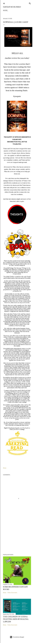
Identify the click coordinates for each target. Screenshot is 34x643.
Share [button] (4, 468)
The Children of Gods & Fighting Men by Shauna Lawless (15, 619)
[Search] (30, 3)
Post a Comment (12, 592)
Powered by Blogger (18, 637)
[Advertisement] (17, 537)
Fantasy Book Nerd (12, 7)
